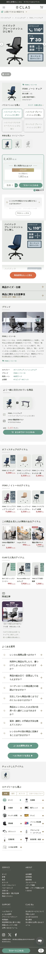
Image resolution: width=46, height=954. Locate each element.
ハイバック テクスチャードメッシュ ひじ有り (12, 126)
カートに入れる (32, 185)
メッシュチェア (20, 18)
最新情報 (29, 880)
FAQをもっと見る (23, 213)
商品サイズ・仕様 (11, 287)
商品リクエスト (7, 896)
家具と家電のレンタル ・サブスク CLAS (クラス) (23, 2)
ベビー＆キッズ (7, 888)
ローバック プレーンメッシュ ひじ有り (34, 125)
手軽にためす (30, 914)
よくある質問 (6, 914)
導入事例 (29, 920)
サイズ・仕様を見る (35, 105)
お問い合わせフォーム (9, 928)
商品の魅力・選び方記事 (10, 893)
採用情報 (29, 877)
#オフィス (25, 379)
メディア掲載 (30, 885)
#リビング (17, 379)
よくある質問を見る (21, 746)
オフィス (22, 793)
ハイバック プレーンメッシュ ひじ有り (12, 113)
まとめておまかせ (32, 917)
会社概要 (29, 874)
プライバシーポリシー (9, 917)
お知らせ (5, 890)
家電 (5, 793)
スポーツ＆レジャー (36, 793)
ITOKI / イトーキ (20, 373)
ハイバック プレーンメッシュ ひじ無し (34, 113)
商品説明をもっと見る (23, 275)
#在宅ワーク (18, 376)
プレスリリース (31, 882)
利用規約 (5, 920)
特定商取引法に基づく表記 (11, 922)
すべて (4, 874)
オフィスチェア (5, 18)
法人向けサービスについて (35, 911)
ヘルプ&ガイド (7, 911)
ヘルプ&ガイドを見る (21, 756)
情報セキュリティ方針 (9, 925)
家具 (13, 793)
